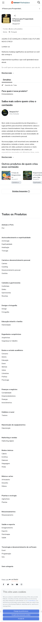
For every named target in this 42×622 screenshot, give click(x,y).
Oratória (4, 273)
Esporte (4, 531)
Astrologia (5, 241)
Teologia (5, 251)
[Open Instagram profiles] (21, 584)
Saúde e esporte (8, 524)
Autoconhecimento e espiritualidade (16, 237)
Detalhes (7, 80)
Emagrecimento (7, 528)
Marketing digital (8, 441)
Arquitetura (6, 337)
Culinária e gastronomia (11, 283)
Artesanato (6, 479)
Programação (6, 554)
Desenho (5, 483)
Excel (4, 550)
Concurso (5, 354)
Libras (4, 370)
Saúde (4, 537)
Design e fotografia (9, 305)
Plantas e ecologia (9, 496)
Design (4, 309)
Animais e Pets (8, 225)
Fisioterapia (6, 534)
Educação (5, 360)
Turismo (4, 415)
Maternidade (6, 325)
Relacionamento (7, 515)
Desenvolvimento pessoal (11, 270)
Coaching (5, 267)
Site (3, 557)
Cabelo (4, 454)
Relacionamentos (8, 512)
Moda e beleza (7, 450)
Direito (4, 357)
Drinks (4, 289)
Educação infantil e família (12, 321)
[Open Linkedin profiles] (12, 584)
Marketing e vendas (9, 437)
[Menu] (3, 2)
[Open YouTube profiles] (17, 584)
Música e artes (7, 476)
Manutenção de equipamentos (13, 425)
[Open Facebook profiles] (3, 584)
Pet (3, 228)
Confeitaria (5, 286)
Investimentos (7, 402)
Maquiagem (6, 463)
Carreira (4, 263)
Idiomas (4, 367)
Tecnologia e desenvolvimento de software (19, 547)
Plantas (4, 502)
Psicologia (5, 380)
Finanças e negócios (9, 389)
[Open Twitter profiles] (8, 584)
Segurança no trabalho (10, 341)
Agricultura (5, 499)
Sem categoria (7, 566)
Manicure (5, 460)
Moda (4, 467)
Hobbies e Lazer (8, 412)
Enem (4, 363)
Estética (5, 457)
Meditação (5, 247)
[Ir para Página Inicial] (20, 2)
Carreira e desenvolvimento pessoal (16, 260)
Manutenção (6, 428)
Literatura (5, 373)
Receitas (5, 296)
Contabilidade (6, 393)
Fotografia (5, 312)
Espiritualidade (7, 244)
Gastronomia (6, 293)
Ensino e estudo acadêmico (12, 350)
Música (4, 486)
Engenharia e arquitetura (11, 334)
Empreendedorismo (9, 396)
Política (4, 377)
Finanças (5, 399)
